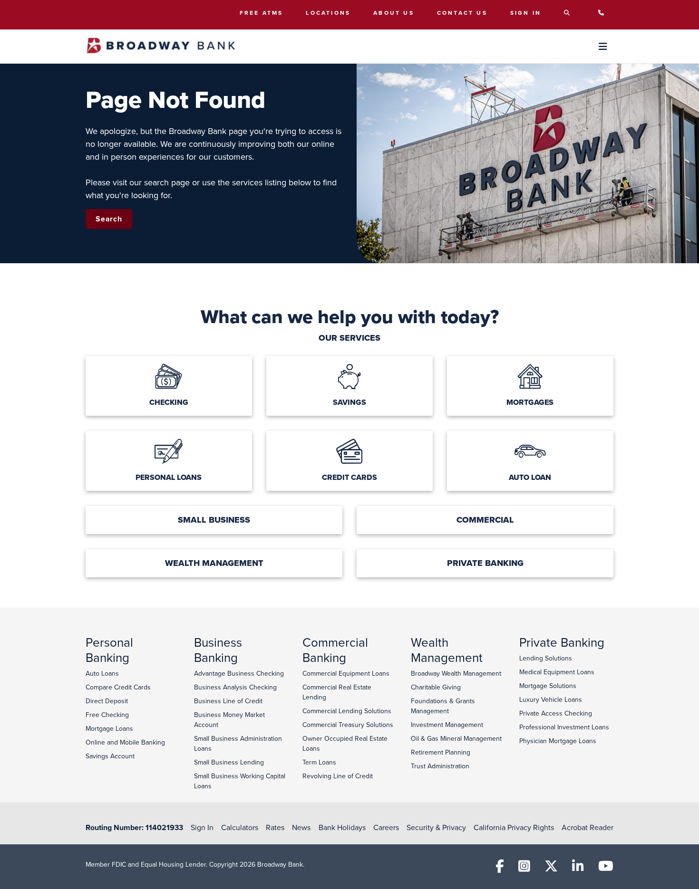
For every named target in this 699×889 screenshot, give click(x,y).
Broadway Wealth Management (456, 673)
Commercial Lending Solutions (346, 711)
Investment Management (447, 724)
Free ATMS (261, 13)
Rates (275, 827)
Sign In (525, 13)
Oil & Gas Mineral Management (456, 738)
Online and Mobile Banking (125, 742)
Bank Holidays (342, 827)
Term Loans (319, 762)
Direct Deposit (107, 701)
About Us (393, 13)
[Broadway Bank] (161, 46)
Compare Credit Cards (118, 687)
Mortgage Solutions (547, 685)
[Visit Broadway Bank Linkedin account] (578, 868)
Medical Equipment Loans (556, 672)
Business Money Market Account (229, 719)
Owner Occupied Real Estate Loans (345, 743)
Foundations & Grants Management (443, 706)
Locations (328, 13)
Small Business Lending (229, 762)
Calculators (239, 827)
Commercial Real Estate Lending (336, 692)
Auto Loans (102, 673)
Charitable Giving (436, 687)
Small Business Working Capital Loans (239, 781)
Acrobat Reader (587, 827)
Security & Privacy (436, 827)
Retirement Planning (440, 752)
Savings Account (110, 756)
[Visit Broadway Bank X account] (551, 868)
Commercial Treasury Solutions (347, 724)
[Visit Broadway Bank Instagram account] (524, 868)
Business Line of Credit (228, 701)
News (301, 827)
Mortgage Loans (109, 728)
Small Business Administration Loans (238, 743)
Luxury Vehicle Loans (550, 699)
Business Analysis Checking (235, 687)
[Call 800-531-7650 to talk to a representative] (604, 13)
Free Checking (107, 714)
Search (109, 218)
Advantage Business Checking (239, 673)
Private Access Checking (555, 713)
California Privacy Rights (514, 827)
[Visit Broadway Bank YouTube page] (605, 868)
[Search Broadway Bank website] (569, 13)
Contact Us (462, 13)
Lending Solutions (545, 658)
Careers (386, 827)
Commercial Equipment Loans (345, 673)
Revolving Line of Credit (337, 776)
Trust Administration (440, 766)
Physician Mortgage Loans (557, 741)
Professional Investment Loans (564, 727)
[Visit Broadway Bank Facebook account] (499, 868)
